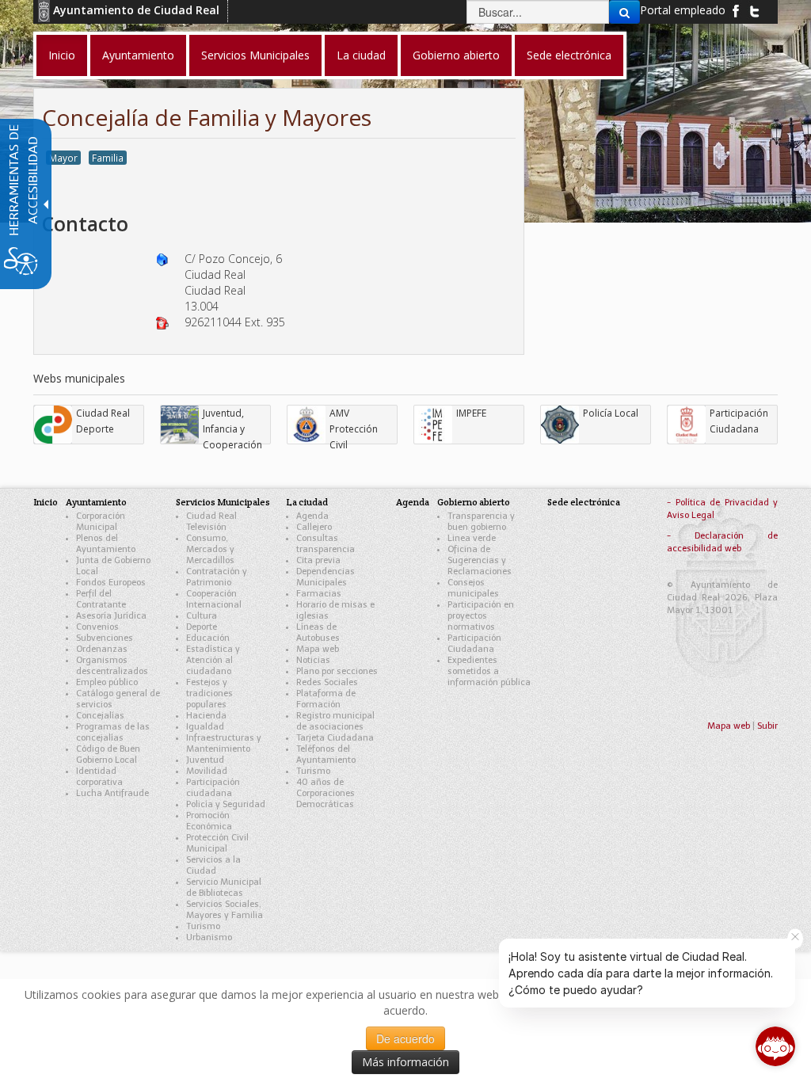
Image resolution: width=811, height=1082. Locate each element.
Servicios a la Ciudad (213, 865)
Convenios (97, 627)
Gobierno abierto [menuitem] (456, 55)
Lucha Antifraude (112, 793)
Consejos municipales (473, 588)
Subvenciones (104, 638)
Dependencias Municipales (325, 577)
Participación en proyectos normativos (480, 616)
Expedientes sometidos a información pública (489, 671)
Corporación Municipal (100, 521)
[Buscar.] (624, 12)
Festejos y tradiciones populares (209, 693)
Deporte (201, 627)
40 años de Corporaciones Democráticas (325, 793)
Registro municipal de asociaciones (335, 721)
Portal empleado (682, 9)
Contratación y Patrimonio (216, 577)
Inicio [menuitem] (61, 55)
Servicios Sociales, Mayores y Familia (224, 909)
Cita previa (318, 560)
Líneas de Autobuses (318, 632)
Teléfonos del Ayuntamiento (326, 754)
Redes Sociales (327, 682)
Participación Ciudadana (474, 643)
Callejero (314, 527)
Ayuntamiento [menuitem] (138, 55)
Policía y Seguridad (225, 804)
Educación (208, 638)
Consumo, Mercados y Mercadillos (210, 549)
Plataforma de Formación (326, 699)
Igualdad (205, 727)
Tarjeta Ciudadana (335, 738)
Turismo (203, 926)
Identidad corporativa (99, 776)
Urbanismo (209, 937)
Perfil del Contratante (101, 599)
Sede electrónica (583, 502)
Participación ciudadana (213, 787)
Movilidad (206, 771)
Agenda (312, 516)
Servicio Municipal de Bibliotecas (223, 887)
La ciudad (307, 502)
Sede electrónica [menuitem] (569, 55)
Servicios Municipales (223, 502)
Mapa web (317, 649)
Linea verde (471, 538)
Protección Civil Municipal (217, 843)
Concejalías (100, 716)
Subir (767, 726)
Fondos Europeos (111, 582)
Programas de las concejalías (113, 732)
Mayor (63, 157)
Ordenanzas (102, 649)
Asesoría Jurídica (111, 616)
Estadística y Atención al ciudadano (213, 660)
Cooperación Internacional (214, 599)
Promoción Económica (209, 821)
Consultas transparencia (325, 543)
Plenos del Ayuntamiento (105, 543)
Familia (108, 157)
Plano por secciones (337, 671)
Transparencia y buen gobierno (481, 521)
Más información (405, 1061)
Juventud (205, 760)
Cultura (201, 616)
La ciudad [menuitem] (361, 55)
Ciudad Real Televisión (211, 521)
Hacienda (206, 716)
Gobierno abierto (473, 502)
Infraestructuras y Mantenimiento (223, 743)
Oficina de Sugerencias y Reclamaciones (479, 560)
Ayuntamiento (96, 502)
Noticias (313, 660)
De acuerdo (405, 1038)
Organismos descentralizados (112, 665)
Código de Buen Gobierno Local (108, 754)
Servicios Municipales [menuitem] (255, 55)
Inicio (45, 502)
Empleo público (107, 682)
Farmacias (318, 594)
